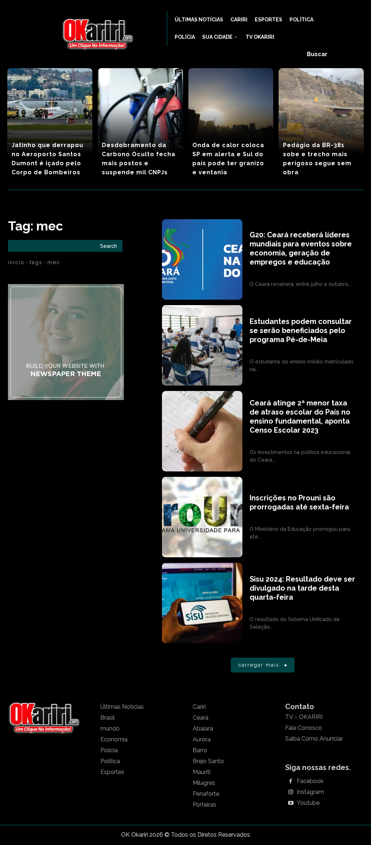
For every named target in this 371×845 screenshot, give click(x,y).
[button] (317, 54)
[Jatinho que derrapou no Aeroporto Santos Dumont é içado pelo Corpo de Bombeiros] (49, 110)
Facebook (310, 781)
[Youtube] (290, 803)
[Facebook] (290, 781)
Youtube (308, 803)
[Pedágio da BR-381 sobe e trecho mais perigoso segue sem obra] (321, 110)
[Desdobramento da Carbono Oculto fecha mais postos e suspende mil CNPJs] (140, 110)
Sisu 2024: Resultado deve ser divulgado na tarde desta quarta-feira (302, 588)
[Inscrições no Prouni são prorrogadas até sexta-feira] (202, 517)
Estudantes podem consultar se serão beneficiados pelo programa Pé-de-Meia (301, 330)
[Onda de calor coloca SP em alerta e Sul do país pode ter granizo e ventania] (231, 110)
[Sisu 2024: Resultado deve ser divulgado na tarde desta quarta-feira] (202, 603)
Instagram (310, 792)
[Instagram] (290, 792)
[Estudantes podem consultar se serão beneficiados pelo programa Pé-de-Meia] (202, 345)
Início (16, 262)
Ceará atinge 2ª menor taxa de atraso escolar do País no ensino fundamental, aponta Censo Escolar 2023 (300, 416)
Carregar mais (258, 665)
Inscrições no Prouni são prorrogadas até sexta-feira (299, 502)
